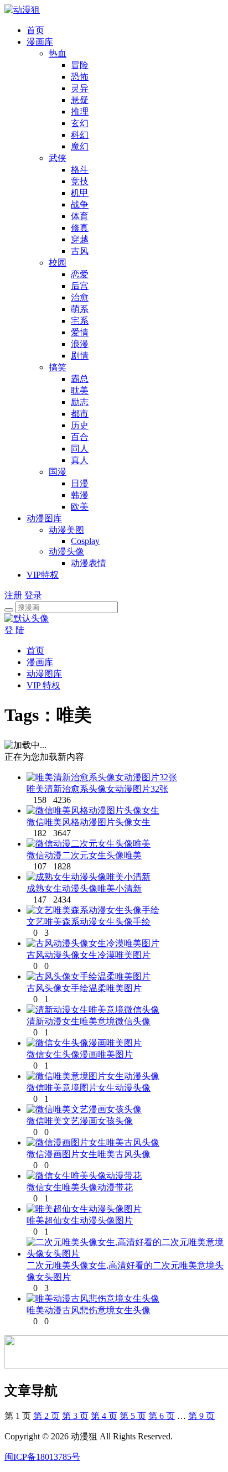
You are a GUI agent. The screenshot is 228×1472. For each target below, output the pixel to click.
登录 (33, 595)
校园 (57, 262)
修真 (80, 227)
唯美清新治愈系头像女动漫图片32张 (97, 789)
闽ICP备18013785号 (42, 1456)
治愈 (80, 297)
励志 (80, 402)
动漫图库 (44, 518)
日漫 (80, 483)
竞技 (80, 181)
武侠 (57, 158)
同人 (80, 448)
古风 (80, 251)
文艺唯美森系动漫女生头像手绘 (89, 921)
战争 (80, 204)
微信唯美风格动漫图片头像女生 (89, 822)
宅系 (80, 320)
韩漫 (80, 495)
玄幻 (80, 123)
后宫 (80, 286)
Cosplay (85, 541)
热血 (57, 53)
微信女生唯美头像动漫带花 (80, 1187)
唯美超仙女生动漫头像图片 (80, 1220)
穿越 (80, 239)
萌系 (80, 309)
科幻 (80, 134)
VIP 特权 (43, 685)
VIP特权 (43, 574)
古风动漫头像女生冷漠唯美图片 (89, 955)
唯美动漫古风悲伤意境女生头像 (89, 1310)
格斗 (80, 169)
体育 (80, 216)
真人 (80, 460)
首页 (35, 30)
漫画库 (40, 41)
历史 (80, 425)
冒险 (80, 65)
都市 (80, 413)
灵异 (80, 88)
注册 (13, 595)
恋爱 (80, 274)
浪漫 (80, 344)
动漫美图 (66, 530)
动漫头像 (66, 551)
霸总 (80, 378)
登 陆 (14, 630)
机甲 (80, 193)
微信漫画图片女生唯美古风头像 (89, 1154)
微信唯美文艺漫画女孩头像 (80, 1121)
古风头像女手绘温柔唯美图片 (84, 988)
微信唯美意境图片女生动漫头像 (89, 1087)
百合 (80, 437)
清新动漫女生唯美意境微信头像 (89, 1021)
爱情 (80, 332)
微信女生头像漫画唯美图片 (80, 1054)
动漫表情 (88, 563)
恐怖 (80, 76)
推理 (80, 111)
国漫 (57, 471)
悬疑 (80, 100)
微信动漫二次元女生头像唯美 (84, 855)
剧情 (80, 355)
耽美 (80, 390)
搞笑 (57, 367)
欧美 (80, 506)
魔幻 (80, 146)
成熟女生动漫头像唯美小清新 (84, 888)
